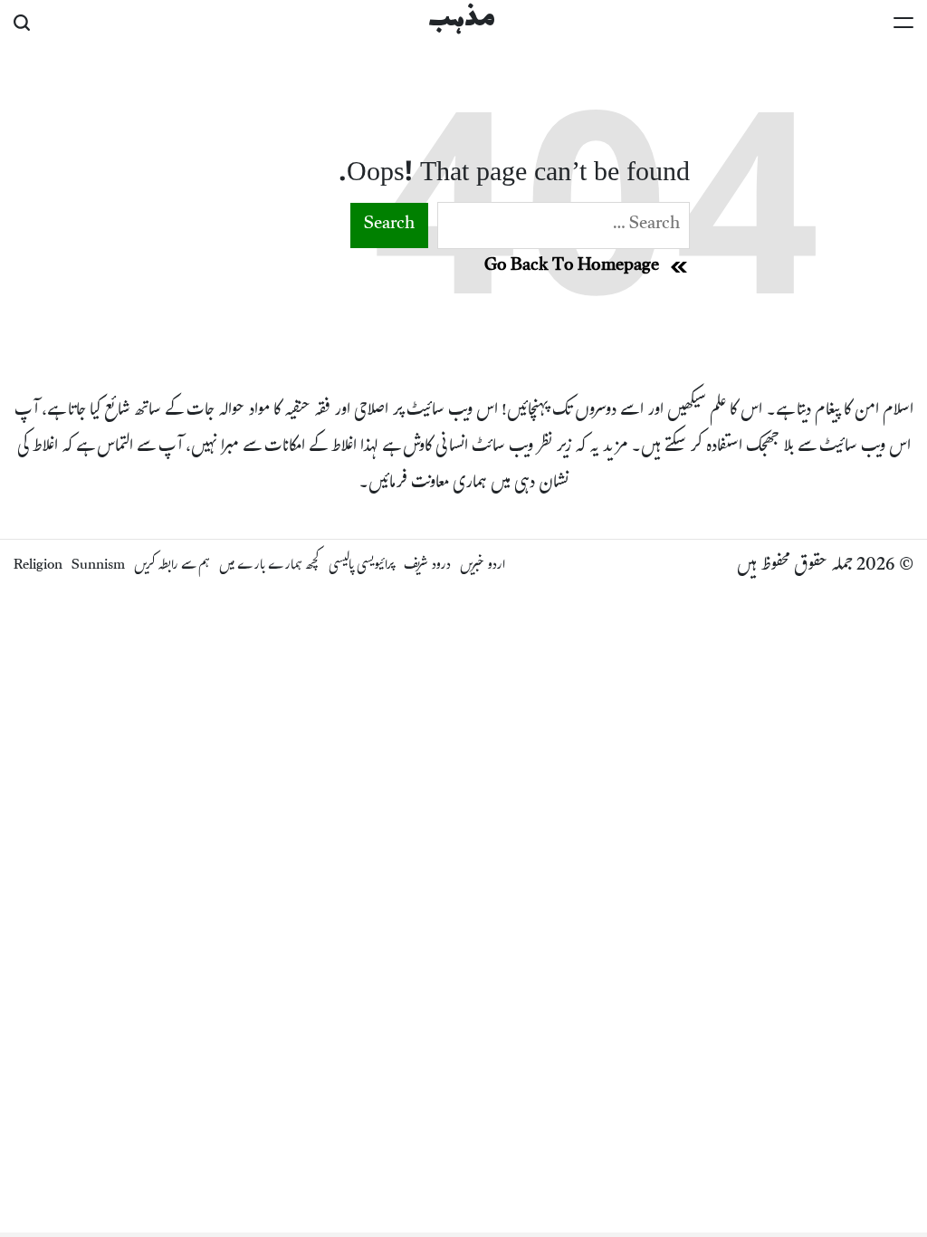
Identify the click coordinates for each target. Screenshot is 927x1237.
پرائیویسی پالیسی (362, 566)
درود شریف (427, 566)
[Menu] (903, 22)
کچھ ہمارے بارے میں (269, 566)
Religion (38, 566)
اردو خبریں (482, 566)
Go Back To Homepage (571, 267)
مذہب (461, 20)
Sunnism (98, 566)
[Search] (22, 22)
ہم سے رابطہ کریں (172, 566)
